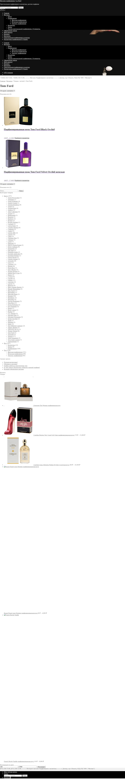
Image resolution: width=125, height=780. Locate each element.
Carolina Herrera (13, 227)
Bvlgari (10, 220)
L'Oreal (10, 277)
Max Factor (11, 291)
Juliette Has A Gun (13, 273)
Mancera (10, 285)
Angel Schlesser (13, 201)
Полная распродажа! (11, 362)
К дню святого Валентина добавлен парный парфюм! (22, 367)
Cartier (10, 231)
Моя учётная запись (10, 772)
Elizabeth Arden (13, 252)
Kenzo (10, 275)
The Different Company (15, 326)
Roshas (10, 312)
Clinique (10, 240)
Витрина (7, 15)
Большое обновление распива (14, 369)
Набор (10, 27)
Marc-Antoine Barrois (14, 287)
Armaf (10, 206)
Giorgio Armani (13, 259)
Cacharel (10, 224)
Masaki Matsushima (14, 289)
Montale (10, 296)
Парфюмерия (12, 18)
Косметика (11, 25)
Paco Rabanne (12, 306)
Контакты (7, 36)
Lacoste (10, 278)
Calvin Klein (12, 226)
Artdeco (10, 210)
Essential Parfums (13, 255)
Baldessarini (11, 215)
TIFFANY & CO (13, 329)
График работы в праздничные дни (15, 366)
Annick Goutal (12, 203)
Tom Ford (11, 333)
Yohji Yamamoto (13, 338)
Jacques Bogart (12, 271)
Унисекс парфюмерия (19, 23)
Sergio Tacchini (12, 319)
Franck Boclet (12, 257)
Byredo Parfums (13, 222)
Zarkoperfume (12, 341)
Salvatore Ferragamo (14, 317)
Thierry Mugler (12, 327)
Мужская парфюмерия (19, 22)
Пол (5, 350)
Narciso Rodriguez (13, 301)
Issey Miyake (12, 269)
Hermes (10, 266)
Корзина (6, 34)
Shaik (9, 320)
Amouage (11, 199)
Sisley (10, 324)
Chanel (10, 234)
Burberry (10, 219)
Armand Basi (12, 208)
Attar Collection (13, 212)
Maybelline (11, 292)
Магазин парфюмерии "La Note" (11, 1)
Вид (5, 343)
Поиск (21, 7)
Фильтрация (41, 767)
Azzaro (10, 213)
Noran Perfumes (13, 305)
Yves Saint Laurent (14, 340)
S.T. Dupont (11, 313)
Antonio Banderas (13, 205)
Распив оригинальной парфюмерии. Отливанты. (24, 29)
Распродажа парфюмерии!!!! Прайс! (16, 39)
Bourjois (10, 217)
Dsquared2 (11, 248)
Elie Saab (11, 250)
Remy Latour (12, 310)
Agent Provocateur (13, 198)
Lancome (11, 282)
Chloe (10, 236)
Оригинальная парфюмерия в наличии (17, 37)
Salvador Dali (12, 315)
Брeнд (10, 16)
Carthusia (11, 229)
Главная (6, 13)
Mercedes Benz (12, 294)
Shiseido (10, 322)
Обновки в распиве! (10, 364)
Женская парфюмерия (19, 20)
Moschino (11, 299)
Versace (10, 336)
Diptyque (11, 243)
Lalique (10, 280)
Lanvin (10, 284)
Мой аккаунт (8, 32)
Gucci (10, 262)
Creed (10, 241)
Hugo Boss (11, 268)
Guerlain (10, 264)
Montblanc (11, 298)
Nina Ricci (11, 303)
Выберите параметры (22, 138)
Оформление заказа (10, 30)
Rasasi (10, 308)
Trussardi (10, 334)
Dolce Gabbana (12, 247)
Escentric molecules (14, 254)
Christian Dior (12, 238)
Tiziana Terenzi (12, 331)
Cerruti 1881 (12, 233)
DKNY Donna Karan (14, 245)
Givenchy (11, 261)
